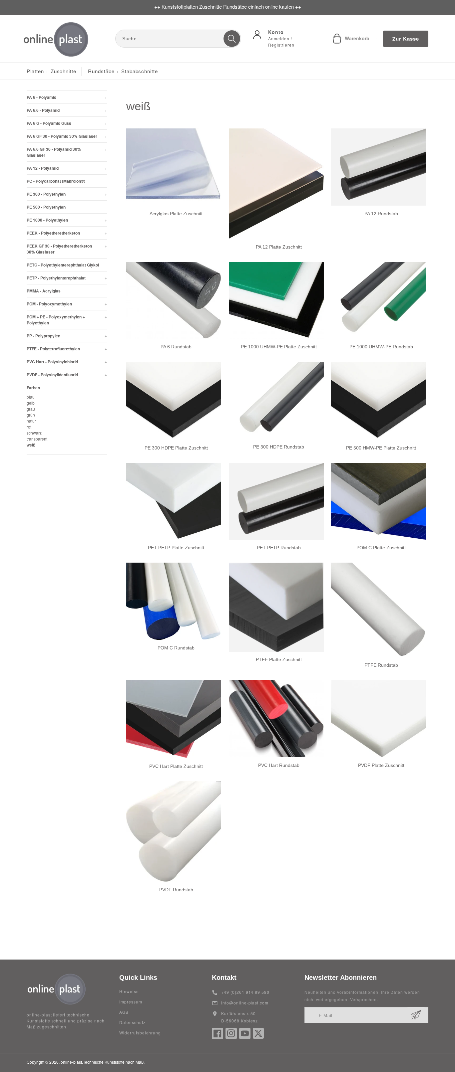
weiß (31, 445)
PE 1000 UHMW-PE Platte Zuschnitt (279, 347)
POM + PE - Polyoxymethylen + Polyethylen (67, 320)
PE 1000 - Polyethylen (67, 220)
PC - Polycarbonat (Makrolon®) (56, 181)
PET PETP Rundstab (279, 547)
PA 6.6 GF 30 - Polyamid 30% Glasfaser (67, 152)
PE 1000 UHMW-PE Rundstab (381, 347)
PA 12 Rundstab (381, 213)
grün (31, 415)
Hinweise (129, 991)
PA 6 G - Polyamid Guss (67, 123)
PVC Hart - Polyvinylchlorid (67, 362)
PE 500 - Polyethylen (46, 207)
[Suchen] (232, 38)
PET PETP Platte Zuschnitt (176, 547)
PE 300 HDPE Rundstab (278, 446)
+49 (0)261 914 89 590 (245, 992)
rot (29, 427)
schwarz (34, 433)
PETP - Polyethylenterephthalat (67, 278)
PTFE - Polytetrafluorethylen (67, 349)
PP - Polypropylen (67, 336)
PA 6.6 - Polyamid (67, 110)
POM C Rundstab (176, 647)
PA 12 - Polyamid (67, 168)
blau (31, 397)
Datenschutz (132, 1022)
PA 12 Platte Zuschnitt (279, 247)
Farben (67, 388)
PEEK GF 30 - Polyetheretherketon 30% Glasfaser (67, 249)
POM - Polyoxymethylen (67, 304)
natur (31, 421)
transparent (37, 439)
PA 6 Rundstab (176, 346)
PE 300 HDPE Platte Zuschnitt (176, 447)
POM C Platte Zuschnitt (381, 547)
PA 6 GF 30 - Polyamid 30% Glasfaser (67, 136)
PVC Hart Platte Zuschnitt (176, 766)
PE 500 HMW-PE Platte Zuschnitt (381, 447)
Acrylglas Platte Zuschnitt (176, 213)
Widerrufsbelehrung (140, 1032)
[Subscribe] (416, 1015)
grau (31, 409)
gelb (31, 403)
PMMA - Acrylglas (44, 291)
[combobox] (178, 39)
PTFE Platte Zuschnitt (279, 659)
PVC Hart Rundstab (278, 765)
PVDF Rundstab (176, 889)
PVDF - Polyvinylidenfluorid (67, 375)
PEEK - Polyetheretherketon (67, 233)
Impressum (130, 1001)
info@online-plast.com (244, 1002)
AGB (124, 1012)
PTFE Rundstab (381, 665)
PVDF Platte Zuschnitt (381, 765)
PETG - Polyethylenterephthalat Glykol (63, 265)
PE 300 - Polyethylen (67, 194)
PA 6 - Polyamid (67, 97)
